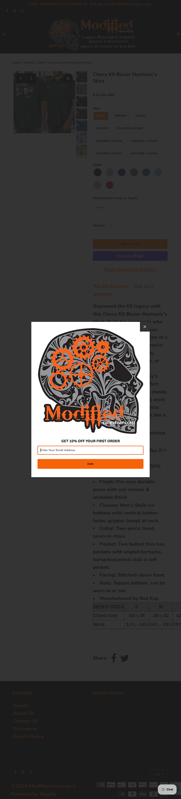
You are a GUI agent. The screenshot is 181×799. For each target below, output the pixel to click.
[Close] (145, 327)
